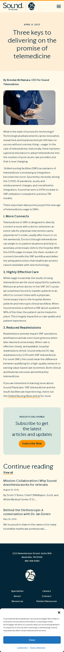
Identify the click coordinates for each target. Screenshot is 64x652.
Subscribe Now (32, 443)
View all (8, 472)
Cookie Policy (22, 648)
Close (32, 640)
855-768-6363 (32, 561)
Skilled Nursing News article (24, 396)
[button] (59, 612)
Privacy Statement (37, 648)
